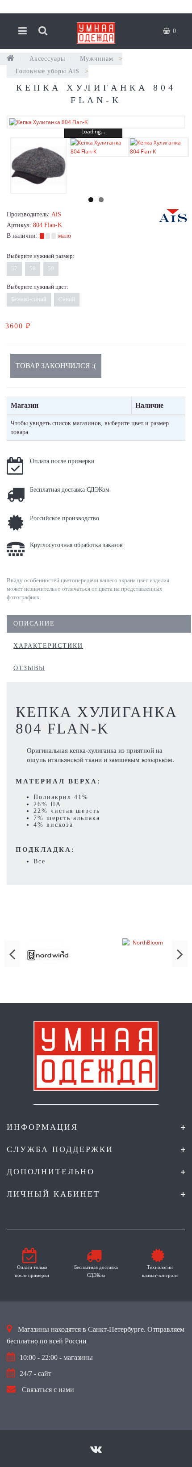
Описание (34, 623)
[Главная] (11, 58)
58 (32, 268)
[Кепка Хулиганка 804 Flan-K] (96, 122)
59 (51, 268)
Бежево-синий (28, 299)
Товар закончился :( (56, 365)
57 (14, 268)
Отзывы (29, 668)
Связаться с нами (48, 1389)
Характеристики (48, 645)
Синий (66, 299)
